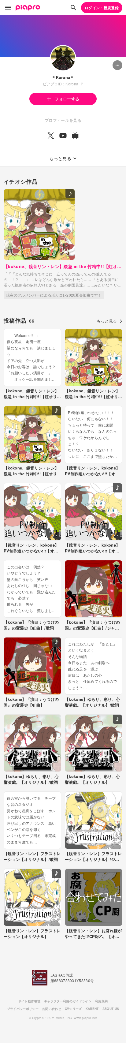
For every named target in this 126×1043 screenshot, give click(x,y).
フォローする (67, 99)
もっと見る (107, 321)
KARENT (92, 1009)
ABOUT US (110, 1009)
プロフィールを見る (63, 120)
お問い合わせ (51, 1009)
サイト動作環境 (29, 1001)
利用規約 (101, 1001)
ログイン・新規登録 (102, 7)
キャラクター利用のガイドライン (67, 1001)
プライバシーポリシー (23, 1009)
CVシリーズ (73, 1009)
